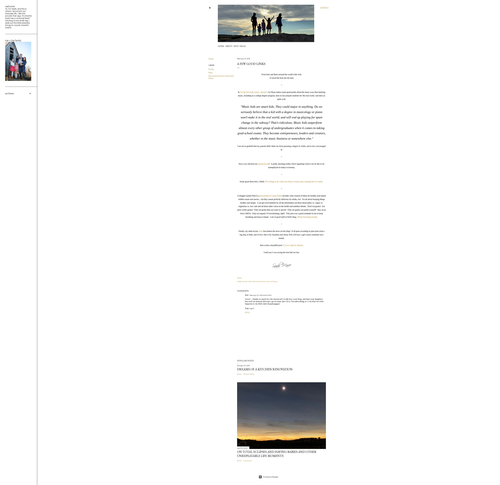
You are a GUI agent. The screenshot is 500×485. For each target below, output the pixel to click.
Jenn (261, 231)
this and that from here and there (264, 281)
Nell (246, 295)
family (211, 69)
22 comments (248, 374)
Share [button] (211, 59)
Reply (247, 312)
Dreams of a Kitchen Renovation (265, 369)
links (210, 72)
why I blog (240, 46)
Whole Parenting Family (307, 217)
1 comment (247, 461)
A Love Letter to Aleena (293, 245)
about (229, 46)
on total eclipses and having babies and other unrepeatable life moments (277, 454)
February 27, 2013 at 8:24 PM (260, 295)
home (221, 46)
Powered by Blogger (270, 477)
